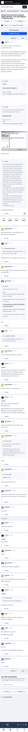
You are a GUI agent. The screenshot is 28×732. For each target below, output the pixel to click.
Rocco (6, 243)
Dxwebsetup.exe (7, 116)
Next (23, 38)
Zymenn (7, 522)
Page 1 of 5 (13, 38)
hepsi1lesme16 (8, 228)
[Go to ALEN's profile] (2, 614)
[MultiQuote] (2, 214)
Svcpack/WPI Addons (17, 25)
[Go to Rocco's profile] (2, 243)
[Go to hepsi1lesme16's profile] (2, 229)
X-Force (5, 25)
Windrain (7, 575)
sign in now (8, 680)
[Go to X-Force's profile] (2, 25)
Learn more (3, 2)
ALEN (6, 613)
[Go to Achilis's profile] (2, 628)
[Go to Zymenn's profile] (2, 523)
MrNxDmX (7, 507)
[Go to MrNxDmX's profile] (2, 507)
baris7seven (8, 490)
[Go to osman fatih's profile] (2, 551)
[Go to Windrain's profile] (2, 576)
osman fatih (8, 550)
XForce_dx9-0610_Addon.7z (10, 88)
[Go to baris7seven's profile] (2, 491)
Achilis (6, 628)
